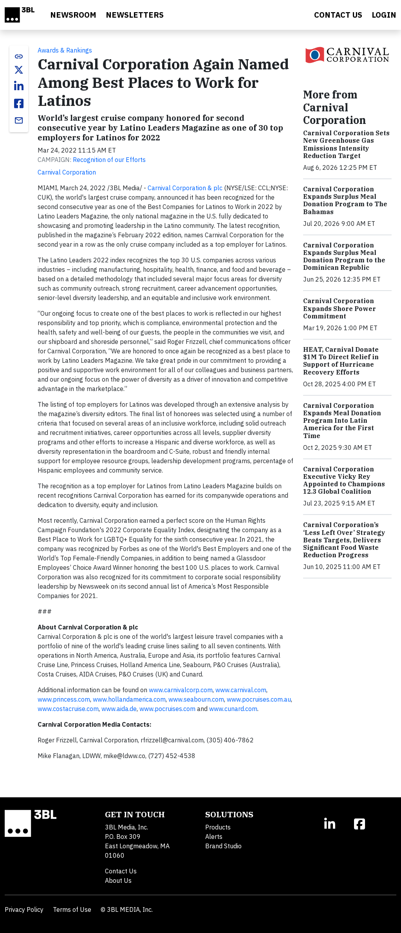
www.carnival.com (240, 690)
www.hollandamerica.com (129, 699)
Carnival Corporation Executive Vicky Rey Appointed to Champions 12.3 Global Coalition (344, 480)
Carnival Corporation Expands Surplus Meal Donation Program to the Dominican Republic (344, 256)
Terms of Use (72, 909)
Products (218, 827)
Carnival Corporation (67, 172)
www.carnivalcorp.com (181, 690)
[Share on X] (18, 70)
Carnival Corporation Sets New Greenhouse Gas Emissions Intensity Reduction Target (346, 144)
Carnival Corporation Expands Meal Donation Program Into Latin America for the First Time (342, 421)
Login (384, 14)
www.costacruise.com (68, 709)
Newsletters (135, 14)
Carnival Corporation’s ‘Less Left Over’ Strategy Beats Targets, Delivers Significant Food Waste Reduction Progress (344, 540)
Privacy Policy (24, 909)
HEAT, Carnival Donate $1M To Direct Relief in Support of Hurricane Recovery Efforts (341, 361)
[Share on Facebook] (18, 103)
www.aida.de (119, 709)
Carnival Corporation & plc (185, 188)
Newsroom (73, 14)
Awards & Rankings (65, 50)
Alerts (213, 836)
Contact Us (121, 871)
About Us (118, 880)
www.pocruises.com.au (259, 699)
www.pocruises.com (167, 709)
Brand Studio (223, 846)
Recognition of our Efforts (109, 160)
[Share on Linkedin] (18, 86)
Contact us (338, 14)
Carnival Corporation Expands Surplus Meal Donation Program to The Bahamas (345, 200)
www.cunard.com (233, 709)
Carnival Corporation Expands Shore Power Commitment (339, 308)
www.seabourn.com (196, 699)
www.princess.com (64, 699)
